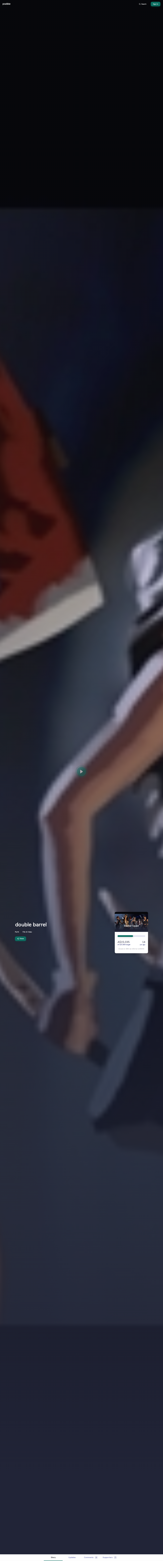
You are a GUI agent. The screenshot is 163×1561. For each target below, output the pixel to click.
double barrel (31, 924)
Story (53, 1557)
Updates (72, 1557)
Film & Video (27, 932)
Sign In (155, 4)
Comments (90, 1557)
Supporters (109, 1557)
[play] (81, 771)
